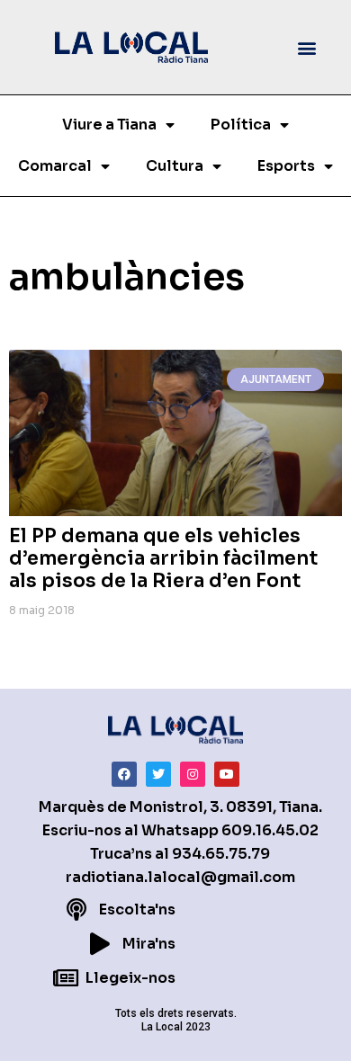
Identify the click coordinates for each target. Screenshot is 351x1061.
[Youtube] (226, 774)
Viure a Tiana (109, 124)
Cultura (174, 165)
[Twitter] (158, 774)
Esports (286, 165)
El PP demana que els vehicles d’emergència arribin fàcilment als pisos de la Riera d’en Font (163, 558)
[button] (307, 47)
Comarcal (55, 165)
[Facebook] (124, 774)
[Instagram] (192, 774)
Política (241, 124)
